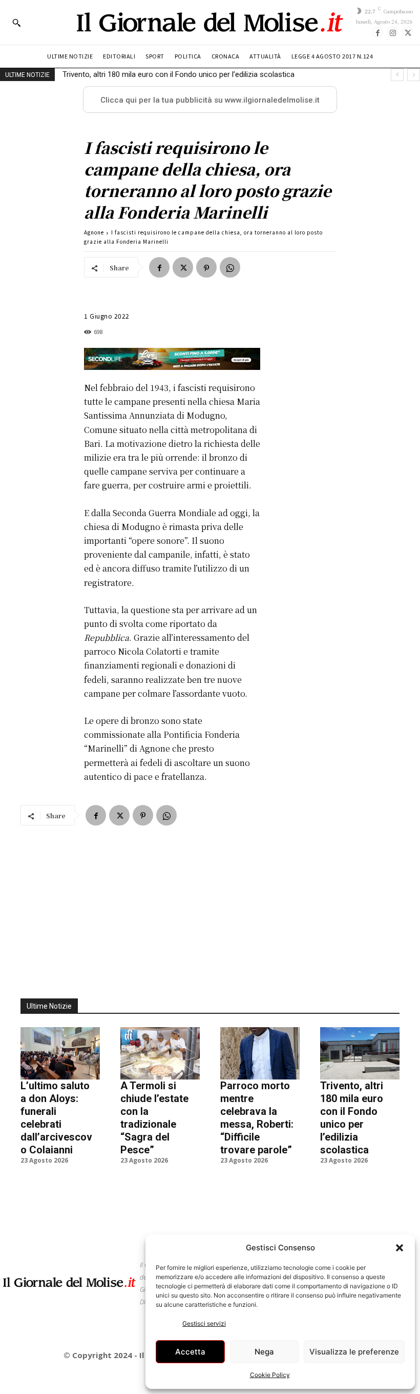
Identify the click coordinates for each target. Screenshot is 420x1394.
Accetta (190, 1352)
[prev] (397, 74)
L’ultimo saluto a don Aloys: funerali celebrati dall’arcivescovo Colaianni (56, 1117)
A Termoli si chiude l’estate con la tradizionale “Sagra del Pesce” (154, 1117)
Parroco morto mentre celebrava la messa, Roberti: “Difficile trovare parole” (256, 1117)
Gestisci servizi (204, 1323)
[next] (413, 74)
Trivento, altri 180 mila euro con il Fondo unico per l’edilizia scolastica (178, 74)
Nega (264, 1352)
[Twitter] (408, 32)
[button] (399, 1248)
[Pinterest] (206, 267)
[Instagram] (393, 32)
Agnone (94, 232)
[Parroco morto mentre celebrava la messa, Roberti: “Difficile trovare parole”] (260, 1053)
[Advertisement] (210, 906)
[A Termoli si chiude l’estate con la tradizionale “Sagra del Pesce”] (160, 1053)
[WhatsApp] (230, 267)
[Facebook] (377, 32)
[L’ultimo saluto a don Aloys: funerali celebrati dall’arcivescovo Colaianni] (60, 1053)
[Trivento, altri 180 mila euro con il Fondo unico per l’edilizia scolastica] (360, 1053)
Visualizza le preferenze (354, 1352)
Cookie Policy (270, 1375)
